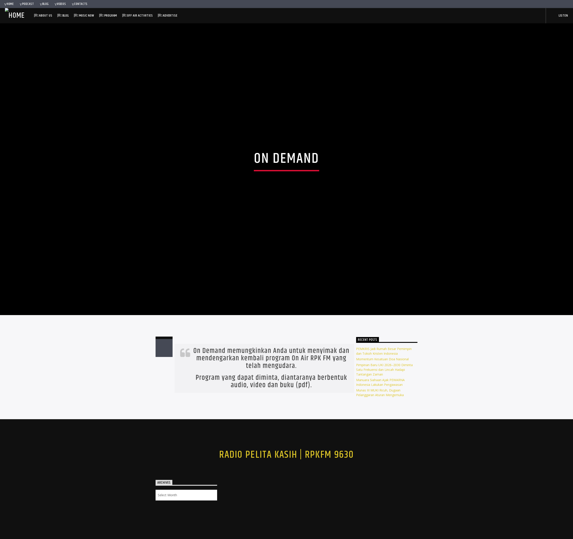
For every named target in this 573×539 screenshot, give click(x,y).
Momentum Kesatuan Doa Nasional (382, 373)
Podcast (28, 4)
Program (110, 15)
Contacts (81, 4)
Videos (61, 4)
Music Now (86, 15)
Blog (45, 4)
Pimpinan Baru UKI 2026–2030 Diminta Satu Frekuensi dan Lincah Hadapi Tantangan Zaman (384, 383)
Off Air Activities (140, 15)
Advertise (170, 15)
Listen (563, 15)
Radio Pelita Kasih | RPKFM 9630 (286, 468)
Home (10, 4)
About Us (45, 15)
